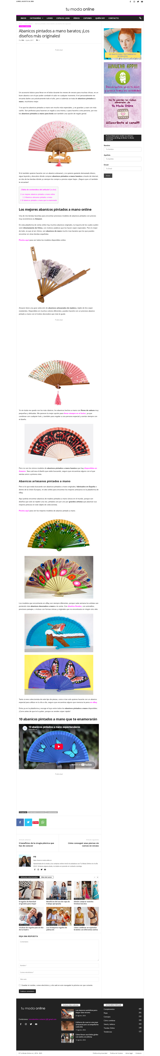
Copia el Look (63, 18)
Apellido (107, 155)
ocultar (53, 190)
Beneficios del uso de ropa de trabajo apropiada (58, 902)
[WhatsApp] (42, 822)
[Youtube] (142, 2)
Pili (23, 40)
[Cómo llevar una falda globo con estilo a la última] (67, 1038)
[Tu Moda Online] (80, 9)
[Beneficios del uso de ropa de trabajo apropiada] (58, 890)
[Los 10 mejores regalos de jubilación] (58, 916)
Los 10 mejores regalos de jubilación (56, 928)
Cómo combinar (109, 1020)
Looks (50, 18)
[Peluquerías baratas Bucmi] (122, 44)
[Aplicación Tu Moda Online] (122, 78)
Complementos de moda (37, 812)
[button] (140, 18)
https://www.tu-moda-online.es (42, 860)
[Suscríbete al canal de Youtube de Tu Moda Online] (122, 112)
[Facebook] (130, 2)
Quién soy (100, 18)
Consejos (107, 1017)
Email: (106, 165)
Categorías (35, 18)
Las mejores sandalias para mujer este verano (86, 1011)
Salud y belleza (109, 1024)
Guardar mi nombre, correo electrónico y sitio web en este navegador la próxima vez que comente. (57, 985)
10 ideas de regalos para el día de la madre (31, 928)
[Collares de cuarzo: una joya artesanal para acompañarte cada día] (67, 1026)
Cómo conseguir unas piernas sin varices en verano (83, 844)
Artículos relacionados (29, 877)
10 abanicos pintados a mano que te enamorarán (38, 200)
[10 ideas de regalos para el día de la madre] (31, 916)
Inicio (23, 18)
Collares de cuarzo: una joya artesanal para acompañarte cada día (87, 1024)
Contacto (113, 18)
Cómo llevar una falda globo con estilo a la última (87, 1035)
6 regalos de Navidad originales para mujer (27, 902)
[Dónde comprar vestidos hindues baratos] (86, 890)
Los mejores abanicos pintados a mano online (37, 194)
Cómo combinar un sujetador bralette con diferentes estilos (86, 928)
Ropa (106, 1013)
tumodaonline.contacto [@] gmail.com (42, 1019)
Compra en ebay (52, 812)
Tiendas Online (109, 1028)
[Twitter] (138, 2)
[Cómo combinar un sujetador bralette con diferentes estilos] (86, 916)
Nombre (107, 145)
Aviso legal (129, 1053)
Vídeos (76, 18)
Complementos (109, 1009)
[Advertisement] (59, 69)
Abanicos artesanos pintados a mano (37, 197)
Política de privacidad (100, 1053)
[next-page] (97, 877)
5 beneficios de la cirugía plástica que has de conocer (36, 844)
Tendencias (108, 1032)
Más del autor (46, 877)
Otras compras (28, 24)
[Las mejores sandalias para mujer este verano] (67, 1013)
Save (36, 822)
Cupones (87, 18)
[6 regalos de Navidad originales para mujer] (31, 890)
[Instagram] (134, 2)
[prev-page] (94, 877)
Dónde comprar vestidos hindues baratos (83, 902)
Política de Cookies (116, 1053)
